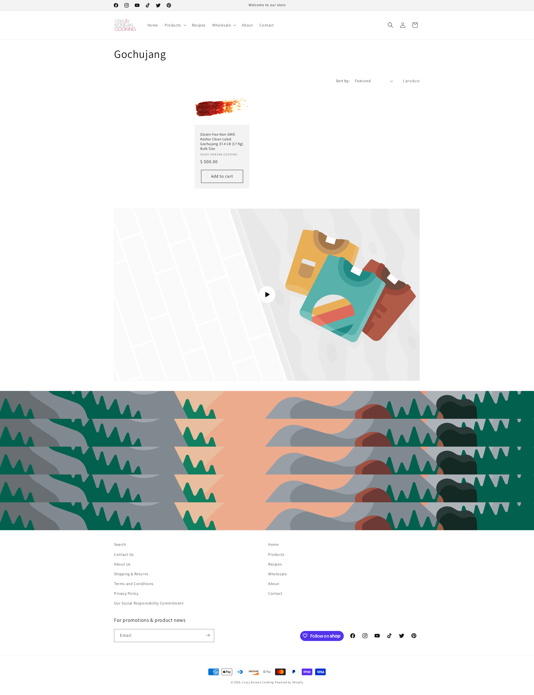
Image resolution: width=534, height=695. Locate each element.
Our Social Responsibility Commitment (149, 603)
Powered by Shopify (289, 682)
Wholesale (277, 573)
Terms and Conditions (134, 583)
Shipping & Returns (131, 573)
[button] (175, 25)
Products (276, 554)
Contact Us (124, 554)
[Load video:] (267, 295)
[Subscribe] (208, 635)
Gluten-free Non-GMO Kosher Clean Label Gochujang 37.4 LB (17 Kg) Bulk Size (221, 141)
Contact (275, 593)
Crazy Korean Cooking (258, 682)
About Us (122, 564)
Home (273, 544)
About (273, 583)
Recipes (275, 564)
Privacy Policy (126, 593)
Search (120, 544)
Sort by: (342, 80)
